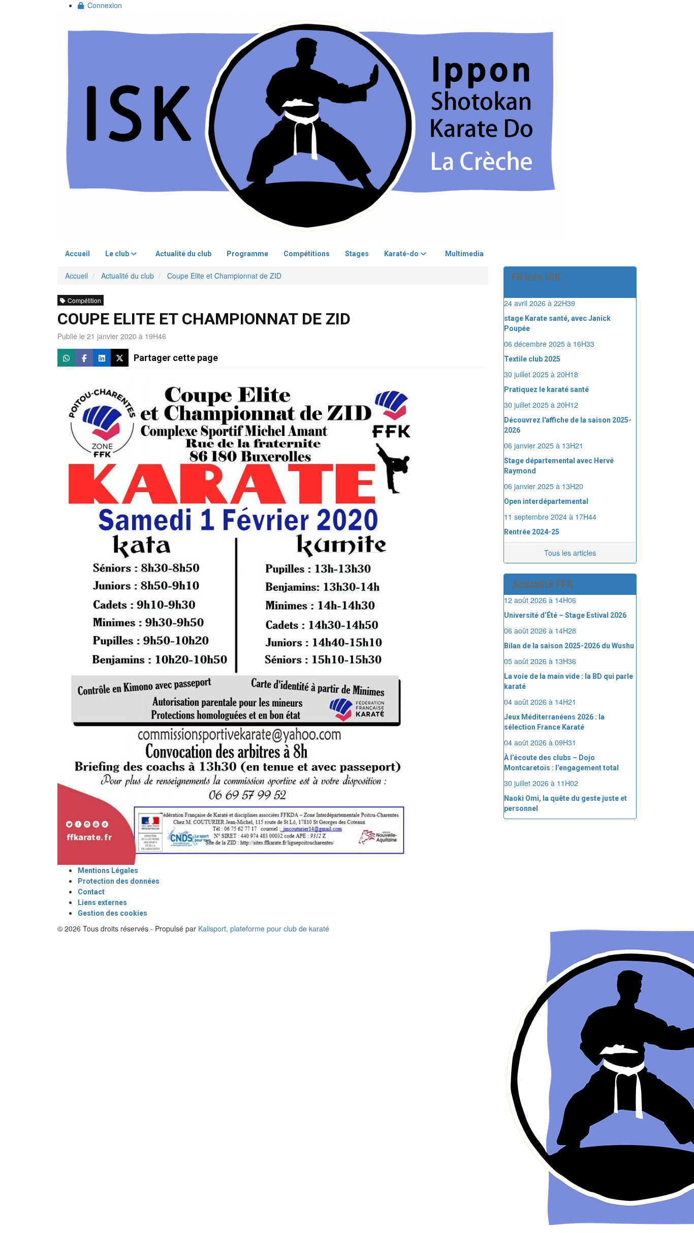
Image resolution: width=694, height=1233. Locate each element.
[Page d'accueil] (311, 127)
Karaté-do (402, 254)
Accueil (77, 254)
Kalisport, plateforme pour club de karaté (263, 928)
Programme (247, 254)
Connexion (104, 5)
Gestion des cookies (112, 913)
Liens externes (102, 902)
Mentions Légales (108, 870)
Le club (118, 254)
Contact (91, 892)
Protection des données (119, 881)
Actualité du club (183, 254)
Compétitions (306, 254)
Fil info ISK (536, 277)
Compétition (84, 300)
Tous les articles (570, 553)
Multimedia (464, 254)
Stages (357, 254)
